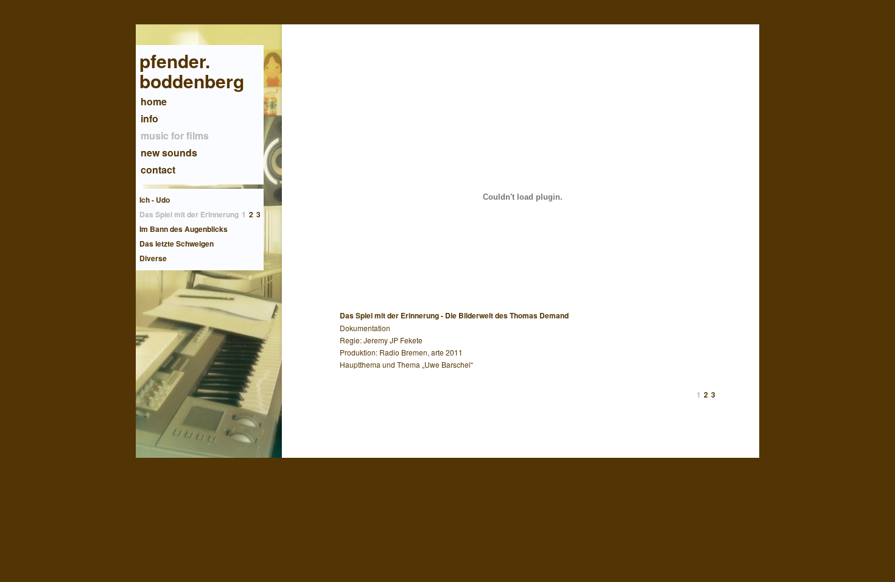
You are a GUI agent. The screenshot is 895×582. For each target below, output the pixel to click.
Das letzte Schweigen (176, 243)
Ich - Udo (154, 199)
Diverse (153, 258)
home (154, 101)
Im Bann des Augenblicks (183, 228)
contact (158, 170)
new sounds (169, 153)
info (149, 118)
